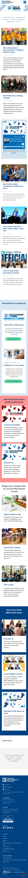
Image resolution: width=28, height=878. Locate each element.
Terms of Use (6, 851)
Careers (5, 836)
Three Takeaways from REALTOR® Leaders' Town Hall (13, 229)
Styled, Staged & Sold (12, 514)
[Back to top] (23, 875)
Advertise (5, 838)
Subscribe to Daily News (14, 325)
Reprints (5, 840)
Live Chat (7, 789)
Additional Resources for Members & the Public (12, 843)
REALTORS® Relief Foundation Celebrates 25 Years (13, 186)
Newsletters (6, 834)
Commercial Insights (12, 425)
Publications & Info (7, 857)
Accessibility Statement (8, 848)
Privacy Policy (6, 846)
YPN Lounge (9, 585)
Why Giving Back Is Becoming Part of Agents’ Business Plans (13, 50)
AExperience (9, 463)
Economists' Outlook (12, 547)
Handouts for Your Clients (14, 365)
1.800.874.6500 (8, 787)
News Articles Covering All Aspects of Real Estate (14, 859)
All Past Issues (6, 861)
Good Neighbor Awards (13, 674)
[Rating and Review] (8, 822)
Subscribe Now (13, 339)
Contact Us (7, 784)
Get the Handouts (13, 381)
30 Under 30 (8, 639)
